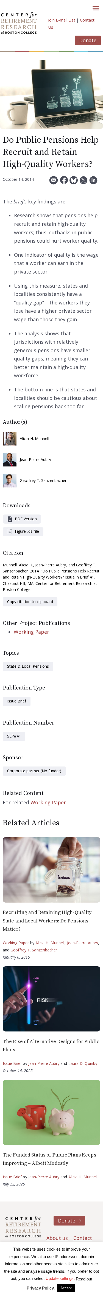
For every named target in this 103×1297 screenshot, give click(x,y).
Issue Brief (16, 701)
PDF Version (26, 518)
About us (57, 1238)
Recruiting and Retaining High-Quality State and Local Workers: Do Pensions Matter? (47, 920)
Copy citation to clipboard (30, 601)
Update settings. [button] (60, 1278)
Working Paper (31, 631)
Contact (82, 1238)
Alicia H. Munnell (34, 438)
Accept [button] (66, 1288)
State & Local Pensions (28, 666)
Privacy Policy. (41, 1288)
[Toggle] (96, 8)
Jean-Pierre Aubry (35, 459)
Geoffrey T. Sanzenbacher (43, 480)
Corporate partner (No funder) (34, 770)
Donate (87, 40)
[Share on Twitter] (83, 182)
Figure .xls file (27, 531)
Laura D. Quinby (83, 1063)
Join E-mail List (61, 20)
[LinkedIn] (93, 182)
